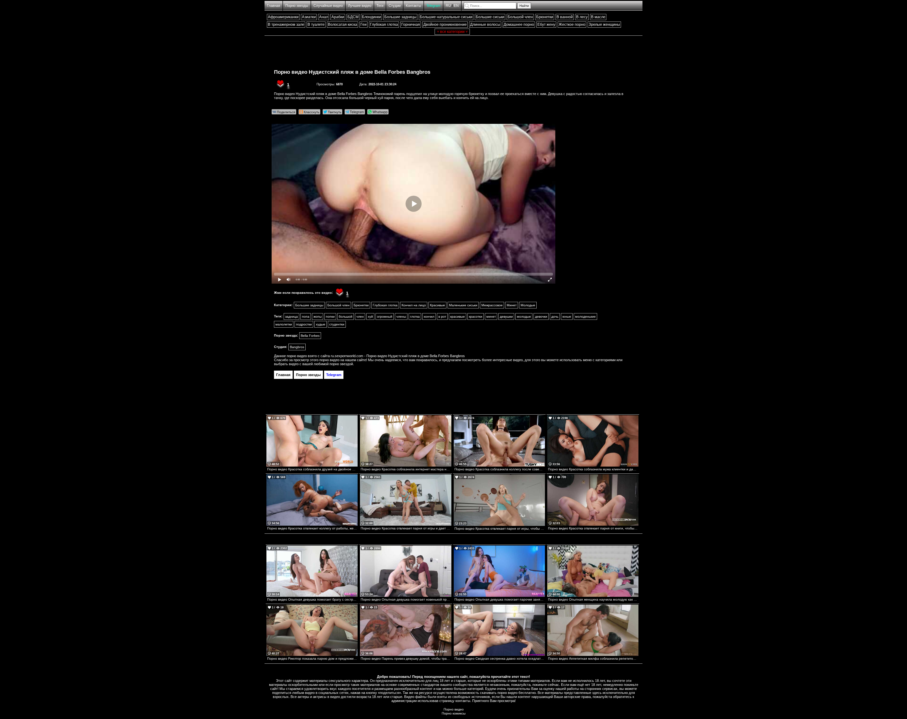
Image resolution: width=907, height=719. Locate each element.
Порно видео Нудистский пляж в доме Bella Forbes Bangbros (352, 72)
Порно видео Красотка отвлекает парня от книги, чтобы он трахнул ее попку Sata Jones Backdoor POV (593, 528)
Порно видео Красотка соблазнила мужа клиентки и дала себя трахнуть (593, 469)
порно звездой (341, 364)
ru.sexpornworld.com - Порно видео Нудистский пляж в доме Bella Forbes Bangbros (398, 356)
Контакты (413, 6)
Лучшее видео (359, 6)
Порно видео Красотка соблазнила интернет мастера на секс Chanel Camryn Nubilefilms (406, 469)
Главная (273, 6)
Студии (395, 6)
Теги (379, 6)
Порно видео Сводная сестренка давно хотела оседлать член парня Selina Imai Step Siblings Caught (499, 658)
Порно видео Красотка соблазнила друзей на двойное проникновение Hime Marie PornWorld (312, 469)
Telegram (433, 6)
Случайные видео (328, 6)
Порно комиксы (454, 713)
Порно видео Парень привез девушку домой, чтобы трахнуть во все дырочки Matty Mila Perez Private (406, 658)
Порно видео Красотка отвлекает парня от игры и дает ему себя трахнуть (406, 528)
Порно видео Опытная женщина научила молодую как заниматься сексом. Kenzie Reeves (593, 599)
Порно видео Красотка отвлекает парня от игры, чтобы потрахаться (499, 528)
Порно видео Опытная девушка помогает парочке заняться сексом (499, 599)
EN (456, 6)
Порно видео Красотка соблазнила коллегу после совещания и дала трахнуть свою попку (499, 469)
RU (448, 6)
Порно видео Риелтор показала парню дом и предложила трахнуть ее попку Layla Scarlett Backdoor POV (312, 658)
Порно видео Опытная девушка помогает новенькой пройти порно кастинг (406, 599)
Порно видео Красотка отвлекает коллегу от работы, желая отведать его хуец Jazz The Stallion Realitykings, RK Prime (312, 528)
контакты (462, 701)
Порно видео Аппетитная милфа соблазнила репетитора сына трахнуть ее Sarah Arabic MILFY (593, 658)
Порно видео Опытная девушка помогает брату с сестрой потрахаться (312, 599)
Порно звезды (296, 6)
